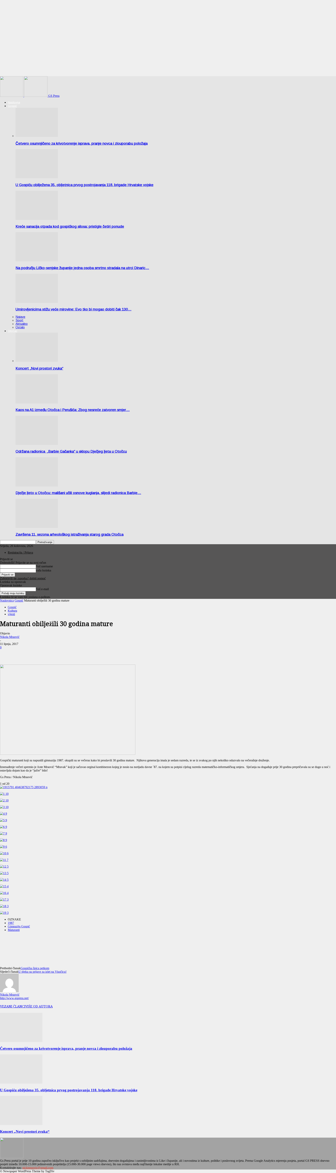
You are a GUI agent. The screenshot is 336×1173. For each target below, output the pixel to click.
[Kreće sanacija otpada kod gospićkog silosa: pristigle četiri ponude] (37, 218)
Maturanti (14, 930)
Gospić (12, 106)
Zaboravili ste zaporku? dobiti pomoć (23, 578)
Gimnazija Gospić (19, 926)
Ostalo (20, 327)
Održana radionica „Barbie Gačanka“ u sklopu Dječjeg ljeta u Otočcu (71, 451)
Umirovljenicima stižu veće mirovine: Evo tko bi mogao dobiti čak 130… (73, 309)
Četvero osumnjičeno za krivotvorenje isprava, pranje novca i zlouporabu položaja (82, 143)
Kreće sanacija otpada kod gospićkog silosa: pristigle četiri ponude (70, 226)
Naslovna (14, 102)
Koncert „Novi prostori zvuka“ (39, 368)
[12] (4, 866)
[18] (4, 906)
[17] (4, 899)
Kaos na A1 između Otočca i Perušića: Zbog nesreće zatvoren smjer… (73, 410)
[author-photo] (9, 991)
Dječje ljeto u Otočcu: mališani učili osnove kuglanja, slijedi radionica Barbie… (78, 493)
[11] (4, 860)
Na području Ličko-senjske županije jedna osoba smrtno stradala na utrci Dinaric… (82, 268)
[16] (4, 893)
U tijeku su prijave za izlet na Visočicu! (42, 971)
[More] (20, 653)
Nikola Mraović (9, 637)
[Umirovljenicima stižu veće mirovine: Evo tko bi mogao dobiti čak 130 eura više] (37, 302)
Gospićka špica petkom (35, 968)
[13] (4, 873)
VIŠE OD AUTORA (39, 1006)
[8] (3, 840)
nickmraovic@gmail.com (37, 1167)
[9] (3, 846)
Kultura (12, 610)
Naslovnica (7, 600)
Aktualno (22, 323)
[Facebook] (6, 653)
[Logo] (12, 95)
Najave (20, 316)
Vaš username (44, 566)
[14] (4, 879)
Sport (19, 320)
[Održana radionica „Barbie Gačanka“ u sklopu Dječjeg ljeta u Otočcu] (37, 443)
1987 (11, 923)
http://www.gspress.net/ (14, 998)
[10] (4, 853)
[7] (3, 833)
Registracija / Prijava (20, 552)
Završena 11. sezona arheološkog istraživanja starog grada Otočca (69, 534)
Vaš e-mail (42, 589)
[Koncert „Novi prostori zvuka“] (37, 360)
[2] (4, 800)
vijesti (11, 614)
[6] (3, 826)
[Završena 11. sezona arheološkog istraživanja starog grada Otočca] (37, 526)
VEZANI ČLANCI (12, 1006)
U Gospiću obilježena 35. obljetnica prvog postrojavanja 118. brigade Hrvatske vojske (84, 185)
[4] (3, 813)
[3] (4, 807)
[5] (3, 820)
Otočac (12, 330)
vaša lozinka (43, 570)
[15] (4, 886)
